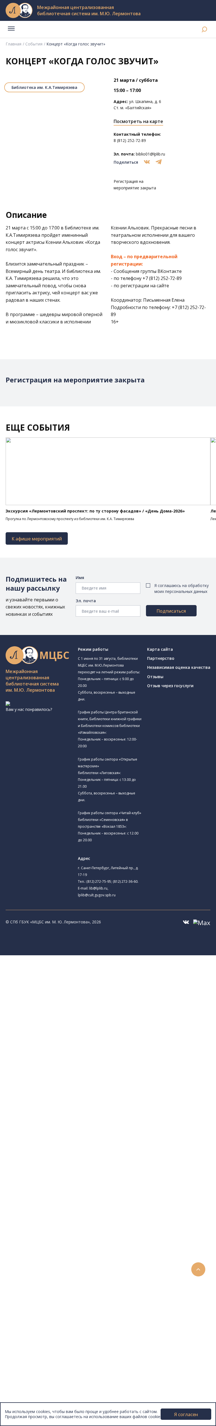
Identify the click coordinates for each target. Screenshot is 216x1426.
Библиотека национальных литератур (69, 1089)
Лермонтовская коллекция (61, 1190)
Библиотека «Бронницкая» (65, 1044)
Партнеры (27, 1386)
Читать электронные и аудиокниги (60, 1260)
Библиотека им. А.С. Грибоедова (71, 1005)
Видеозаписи (30, 1317)
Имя (80, 577)
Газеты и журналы (44, 1165)
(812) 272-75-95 (98, 881)
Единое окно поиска (46, 1127)
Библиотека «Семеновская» (59, 1038)
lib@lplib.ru (98, 888)
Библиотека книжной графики (69, 1095)
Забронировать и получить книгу (59, 1247)
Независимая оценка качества (178, 667)
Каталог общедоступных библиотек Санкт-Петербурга (80, 1134)
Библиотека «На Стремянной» (69, 992)
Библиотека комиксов (54, 1108)
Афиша (24, 1298)
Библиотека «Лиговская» (56, 999)
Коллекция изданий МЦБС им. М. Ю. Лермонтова (83, 1197)
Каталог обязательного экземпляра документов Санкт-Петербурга (92, 1140)
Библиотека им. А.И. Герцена (60, 1031)
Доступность (30, 1374)
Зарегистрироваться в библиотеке (60, 1235)
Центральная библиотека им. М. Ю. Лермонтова (86, 971)
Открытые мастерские (54, 1082)
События (33, 44)
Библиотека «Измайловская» (61, 1012)
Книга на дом (39, 1254)
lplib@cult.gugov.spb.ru (97, 895)
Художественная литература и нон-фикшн (67, 1153)
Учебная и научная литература (57, 1159)
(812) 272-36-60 (125, 881)
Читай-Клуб (44, 1063)
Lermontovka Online (36, 1311)
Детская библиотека (53, 1051)
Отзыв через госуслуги (170, 685)
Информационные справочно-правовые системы (74, 1178)
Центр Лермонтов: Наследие (60, 1070)
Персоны (26, 1304)
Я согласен (186, 1414)
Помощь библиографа (48, 1241)
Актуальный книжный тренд (53, 1266)
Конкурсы (27, 1285)
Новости (26, 1279)
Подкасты (27, 1323)
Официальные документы (42, 1393)
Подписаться (171, 611)
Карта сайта (160, 649)
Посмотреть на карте (138, 121)
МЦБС (24, 1361)
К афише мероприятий (37, 539)
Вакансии (27, 1380)
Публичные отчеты (36, 1399)
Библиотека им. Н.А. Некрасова (63, 1025)
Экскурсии (27, 1342)
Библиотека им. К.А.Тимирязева (44, 87)
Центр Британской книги (56, 1102)
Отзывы (155, 676)
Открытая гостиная (51, 1076)
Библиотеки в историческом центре (71, 1336)
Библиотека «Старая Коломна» (63, 1019)
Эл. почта (86, 600)
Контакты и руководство (42, 1367)
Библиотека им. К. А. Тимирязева (72, 978)
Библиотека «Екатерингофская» (71, 985)
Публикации (29, 1348)
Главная (13, 44)
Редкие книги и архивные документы (62, 1172)
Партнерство (160, 658)
